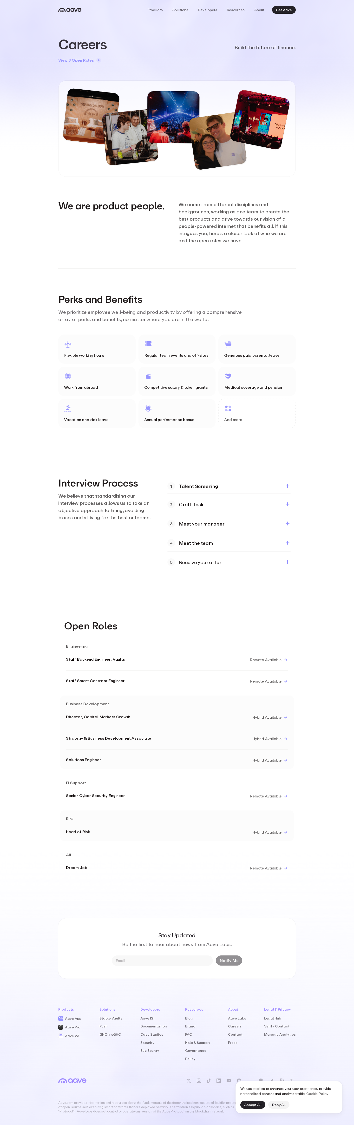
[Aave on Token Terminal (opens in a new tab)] (293, 1081)
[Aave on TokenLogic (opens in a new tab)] (271, 1081)
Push (103, 1026)
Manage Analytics (280, 1034)
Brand (190, 1026)
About (259, 10)
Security (147, 1042)
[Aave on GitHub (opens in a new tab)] (239, 1081)
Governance (195, 1050)
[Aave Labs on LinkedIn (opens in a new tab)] (218, 1081)
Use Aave (284, 10)
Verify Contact (276, 1026)
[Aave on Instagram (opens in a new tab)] (199, 1081)
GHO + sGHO (110, 1034)
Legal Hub (272, 1018)
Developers (207, 10)
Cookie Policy (317, 1094)
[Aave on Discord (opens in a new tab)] (229, 1080)
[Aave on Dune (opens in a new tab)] (261, 1081)
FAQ (188, 1034)
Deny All (279, 1105)
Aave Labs (237, 1018)
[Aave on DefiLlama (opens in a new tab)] (281, 1080)
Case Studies (151, 1034)
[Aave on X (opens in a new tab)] (189, 1080)
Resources (236, 10)
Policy (190, 1059)
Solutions (180, 10)
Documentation (153, 1026)
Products (155, 10)
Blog (189, 1018)
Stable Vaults (110, 1018)
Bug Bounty (149, 1050)
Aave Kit (147, 1018)
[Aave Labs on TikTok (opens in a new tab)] (209, 1081)
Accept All (253, 1105)
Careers (235, 1026)
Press (232, 1042)
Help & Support (197, 1042)
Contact (235, 1034)
